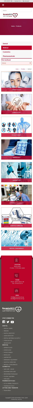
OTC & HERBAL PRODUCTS (11, 383)
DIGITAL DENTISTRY (9, 333)
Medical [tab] (5, 48)
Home (13, 26)
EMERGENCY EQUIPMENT (10, 359)
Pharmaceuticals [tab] (9, 56)
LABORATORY (7, 357)
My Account (26, 1)
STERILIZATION (8, 340)
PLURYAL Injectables (9, 376)
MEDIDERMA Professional (10, 374)
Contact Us (17, 1)
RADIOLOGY (7, 355)
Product (23, 69)
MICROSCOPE (7, 343)
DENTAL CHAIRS (8, 328)
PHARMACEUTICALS (9, 386)
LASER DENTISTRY (9, 335)
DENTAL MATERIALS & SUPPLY (12, 338)
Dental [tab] (5, 44)
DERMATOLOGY (8, 347)
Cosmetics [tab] (6, 52)
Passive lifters (7, 390)
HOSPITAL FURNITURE (10, 362)
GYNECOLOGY (7, 350)
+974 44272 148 (8, 1)
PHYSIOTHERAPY (8, 352)
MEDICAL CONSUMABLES (10, 364)
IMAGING (6, 331)
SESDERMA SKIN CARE (10, 371)
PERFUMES (7, 379)
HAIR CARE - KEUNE (9, 369)
